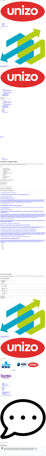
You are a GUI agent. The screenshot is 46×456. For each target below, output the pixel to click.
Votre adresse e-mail (3, 280)
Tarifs (3, 24)
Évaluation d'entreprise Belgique (7, 172)
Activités (3, 23)
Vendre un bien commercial (8, 92)
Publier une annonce (7, 93)
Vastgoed (4, 178)
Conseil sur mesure (5, 105)
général (4, 289)
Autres (4, 175)
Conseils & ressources (5, 94)
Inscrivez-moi (2, 296)
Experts (3, 109)
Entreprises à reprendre (7, 101)
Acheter (3, 89)
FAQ (3, 390)
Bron (1, 283)
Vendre (3, 91)
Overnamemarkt (5, 177)
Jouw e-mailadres (2, 297)
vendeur (4, 294)
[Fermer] (7, 442)
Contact (3, 25)
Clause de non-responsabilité (6, 394)
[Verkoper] (3, 282)
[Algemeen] (3, 281)
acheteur (4, 291)
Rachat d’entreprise (6, 168)
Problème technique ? (3, 445)
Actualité (4, 174)
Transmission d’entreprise (6, 169)
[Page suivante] (3, 248)
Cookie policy (4, 393)
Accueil (4, 157)
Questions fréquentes (5, 26)
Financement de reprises (6, 176)
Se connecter (2, 137)
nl (1, 136)
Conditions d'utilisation (5, 392)
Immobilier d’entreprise (5, 95)
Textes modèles (5, 173)
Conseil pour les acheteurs (7, 90)
